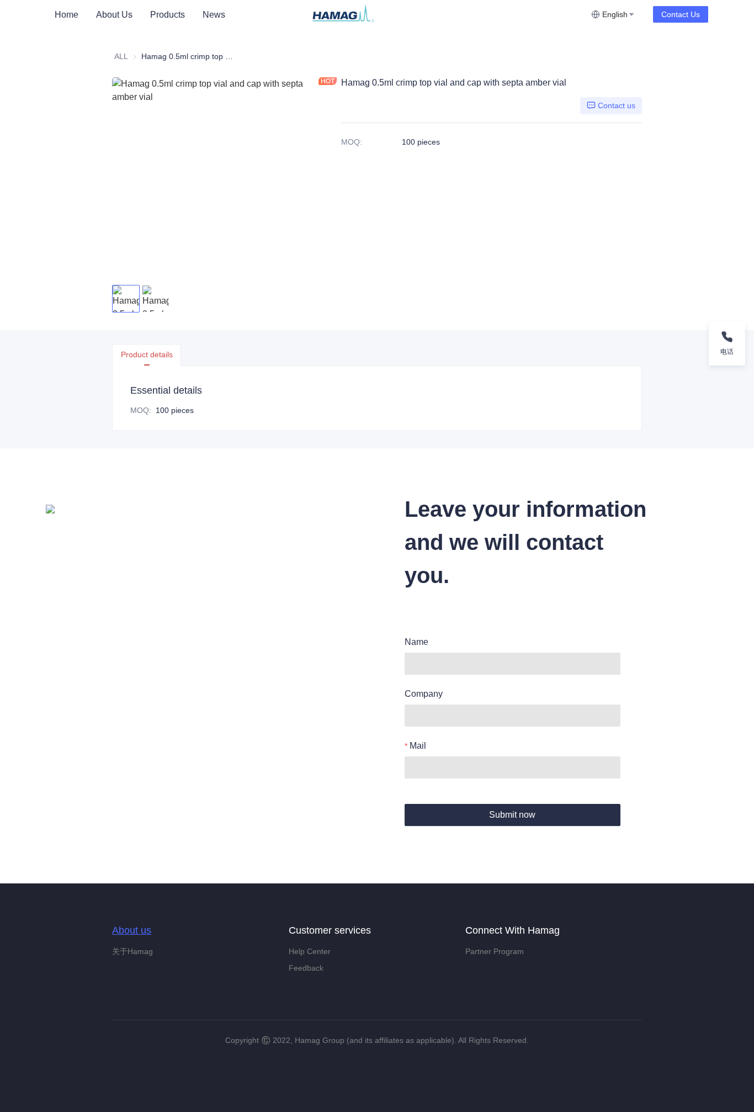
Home (66, 14)
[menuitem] (66, 15)
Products (167, 14)
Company (424, 693)
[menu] (178, 15)
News (214, 14)
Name (416, 642)
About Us (114, 14)
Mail (418, 745)
